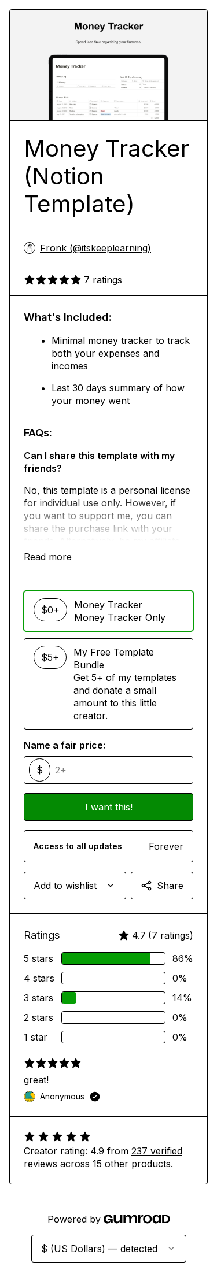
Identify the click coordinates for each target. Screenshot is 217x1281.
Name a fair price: (64, 745)
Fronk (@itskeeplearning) (95, 248)
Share (170, 885)
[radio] (108, 611)
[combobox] (75, 885)
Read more (48, 556)
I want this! (109, 807)
